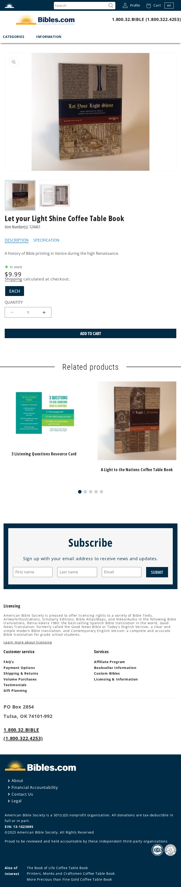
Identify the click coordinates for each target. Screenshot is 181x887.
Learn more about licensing (28, 642)
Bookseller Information (115, 667)
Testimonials (15, 685)
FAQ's (9, 662)
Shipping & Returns (21, 673)
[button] (152, 5)
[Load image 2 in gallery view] (54, 195)
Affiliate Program (109, 662)
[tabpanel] (90, 253)
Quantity (14, 302)
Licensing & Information (116, 679)
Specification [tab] (46, 240)
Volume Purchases (20, 679)
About (17, 780)
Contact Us (22, 794)
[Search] (110, 5)
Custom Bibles (107, 673)
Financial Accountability (35, 787)
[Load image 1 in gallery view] (20, 195)
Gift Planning (15, 690)
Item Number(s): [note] (23, 227)
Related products (90, 367)
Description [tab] (17, 240)
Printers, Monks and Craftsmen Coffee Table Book (71, 873)
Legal (17, 800)
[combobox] (84, 5)
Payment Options (19, 667)
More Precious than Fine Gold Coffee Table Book (69, 879)
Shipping (13, 279)
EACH (16, 292)
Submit (157, 572)
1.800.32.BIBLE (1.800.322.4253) (146, 19)
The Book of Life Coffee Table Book (57, 868)
